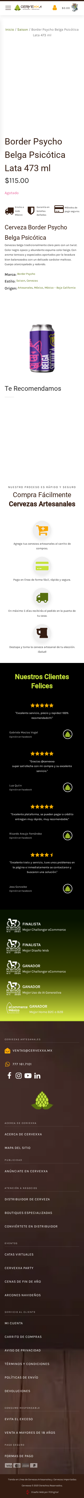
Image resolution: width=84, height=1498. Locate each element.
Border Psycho (26, 273)
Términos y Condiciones (27, 1364)
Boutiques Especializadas (28, 1213)
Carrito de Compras (23, 1337)
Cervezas (32, 280)
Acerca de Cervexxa (23, 1134)
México (38, 287)
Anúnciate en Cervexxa (26, 1171)
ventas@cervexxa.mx (32, 1051)
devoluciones (17, 1391)
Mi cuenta (14, 1323)
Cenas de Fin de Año (23, 1282)
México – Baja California (60, 287)
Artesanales (25, 287)
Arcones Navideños (23, 1295)
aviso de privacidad (23, 1350)
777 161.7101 (22, 1064)
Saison (22, 30)
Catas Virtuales (19, 1254)
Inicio (9, 30)
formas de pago (19, 1456)
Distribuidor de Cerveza (27, 1199)
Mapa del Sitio (18, 1148)
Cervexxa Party (19, 1268)
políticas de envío (21, 1377)
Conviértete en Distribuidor (31, 1226)
